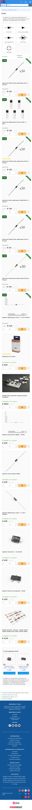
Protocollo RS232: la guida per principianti (14, 782)
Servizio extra (15, 762)
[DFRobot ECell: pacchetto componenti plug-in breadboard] (16, 383)
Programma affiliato (15, 768)
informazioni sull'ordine (15, 738)
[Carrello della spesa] (29, 2)
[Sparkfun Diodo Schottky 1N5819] (16, 461)
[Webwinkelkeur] (16, 803)
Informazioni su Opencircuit (14, 749)
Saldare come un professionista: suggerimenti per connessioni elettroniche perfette (14, 776)
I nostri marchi (14, 757)
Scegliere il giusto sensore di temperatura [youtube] (14, 778)
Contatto (14, 716)
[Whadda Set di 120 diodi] (16, 344)
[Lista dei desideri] (20, 2)
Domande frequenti (14, 759)
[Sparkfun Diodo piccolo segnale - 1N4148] (16, 422)
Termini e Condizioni (15, 742)
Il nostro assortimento (14, 755)
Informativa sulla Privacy (15, 744)
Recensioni (15, 753)
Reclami (14, 746)
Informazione (14, 736)
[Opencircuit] (16, 807)
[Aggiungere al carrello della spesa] (22, 94)
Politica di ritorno (15, 740)
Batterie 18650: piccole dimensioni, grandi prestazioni (14, 780)
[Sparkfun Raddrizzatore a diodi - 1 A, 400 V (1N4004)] (16, 500)
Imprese (14, 714)
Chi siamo (15, 751)
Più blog (14, 784)
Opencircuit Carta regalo (15, 765)
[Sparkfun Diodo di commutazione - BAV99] (16, 578)
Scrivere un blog (14, 767)
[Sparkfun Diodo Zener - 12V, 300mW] (16, 539)
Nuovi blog (14, 774)
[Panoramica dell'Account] (24, 2)
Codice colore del (15, 770)
